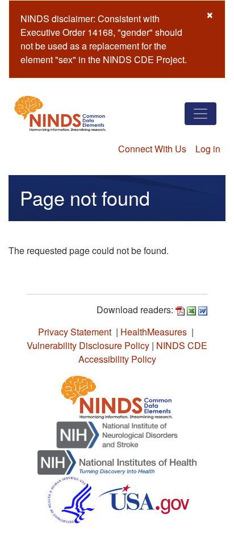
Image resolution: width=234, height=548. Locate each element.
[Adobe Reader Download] (180, 309)
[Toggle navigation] (200, 113)
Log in (207, 148)
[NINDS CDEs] (117, 395)
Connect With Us (152, 148)
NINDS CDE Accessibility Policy (143, 352)
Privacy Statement (74, 331)
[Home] (60, 113)
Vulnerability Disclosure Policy (88, 345)
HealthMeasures (153, 331)
